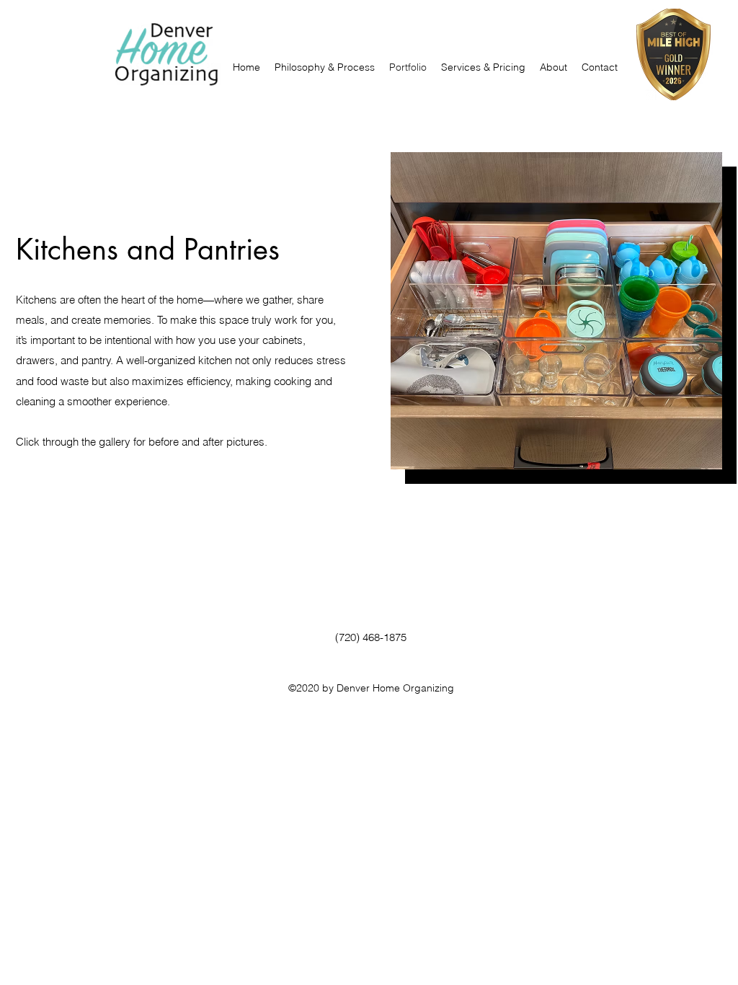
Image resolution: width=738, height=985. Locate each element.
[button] (324, 67)
